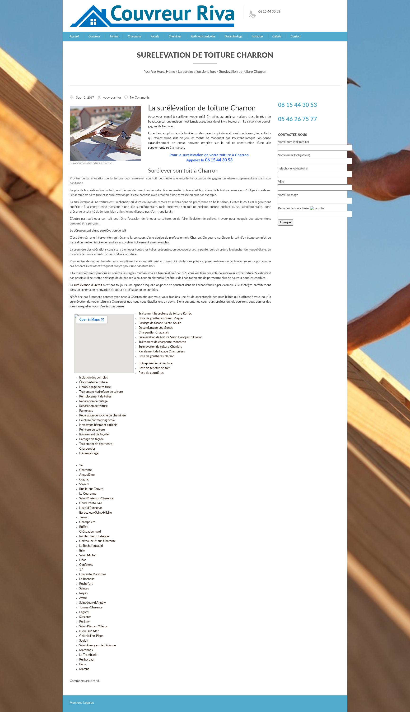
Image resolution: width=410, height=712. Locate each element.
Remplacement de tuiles (95, 396)
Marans (84, 669)
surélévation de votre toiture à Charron (96, 301)
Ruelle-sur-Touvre (91, 489)
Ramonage (86, 410)
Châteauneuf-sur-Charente (97, 541)
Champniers (87, 522)
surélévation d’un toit (88, 285)
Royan (83, 593)
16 (81, 465)
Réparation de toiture (93, 406)
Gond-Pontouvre (90, 503)
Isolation (257, 36)
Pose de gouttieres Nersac (156, 356)
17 (81, 569)
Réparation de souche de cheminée (102, 415)
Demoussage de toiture (95, 387)
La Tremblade (88, 655)
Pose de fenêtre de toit (154, 368)
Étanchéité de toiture (93, 382)
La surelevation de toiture (197, 71)
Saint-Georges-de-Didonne (97, 645)
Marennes (86, 650)
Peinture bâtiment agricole (97, 420)
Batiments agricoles (203, 36)
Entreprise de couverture (155, 363)
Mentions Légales (82, 702)
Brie (82, 550)
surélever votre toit (190, 117)
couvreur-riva (112, 97)
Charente (85, 470)
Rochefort (86, 583)
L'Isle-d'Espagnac (90, 508)
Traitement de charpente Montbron (162, 342)
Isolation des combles (93, 377)
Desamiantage (233, 36)
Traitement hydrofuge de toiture (101, 391)
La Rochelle (86, 579)
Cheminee (175, 36)
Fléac (82, 560)
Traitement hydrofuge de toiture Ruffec (165, 313)
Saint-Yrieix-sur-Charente (96, 498)
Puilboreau (86, 659)
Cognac (84, 479)
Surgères (85, 617)
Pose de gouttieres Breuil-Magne (161, 318)
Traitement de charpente (95, 444)
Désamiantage (88, 453)
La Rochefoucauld (91, 546)
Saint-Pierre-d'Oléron (93, 626)
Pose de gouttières (151, 372)
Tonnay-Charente (90, 607)
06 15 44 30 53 (269, 11)
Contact (296, 36)
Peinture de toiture (92, 429)
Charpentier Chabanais (154, 332)
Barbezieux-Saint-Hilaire (95, 512)
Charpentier (87, 448)
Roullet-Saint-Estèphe (94, 536)
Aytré (83, 598)
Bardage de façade (91, 439)
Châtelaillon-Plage (91, 636)
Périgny (84, 621)
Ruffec (83, 527)
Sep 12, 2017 (85, 97)
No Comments (140, 97)
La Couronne (87, 493)
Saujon (83, 640)
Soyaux (84, 484)
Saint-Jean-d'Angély (92, 602)
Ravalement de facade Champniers (162, 351)
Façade (154, 36)
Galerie (276, 36)
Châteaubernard (90, 531)
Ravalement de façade (94, 434)
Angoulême (87, 474)
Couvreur (94, 36)
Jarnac (83, 517)
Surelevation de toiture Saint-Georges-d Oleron (170, 337)
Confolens (86, 564)
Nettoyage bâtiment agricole (98, 425)
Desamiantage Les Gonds (156, 327)
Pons (82, 664)
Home (170, 71)
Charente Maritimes (92, 574)
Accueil (74, 36)
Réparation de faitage (93, 401)
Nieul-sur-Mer (89, 631)
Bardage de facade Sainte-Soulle (160, 323)
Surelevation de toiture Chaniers (160, 346)
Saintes (84, 588)
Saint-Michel (87, 555)
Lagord (84, 612)
